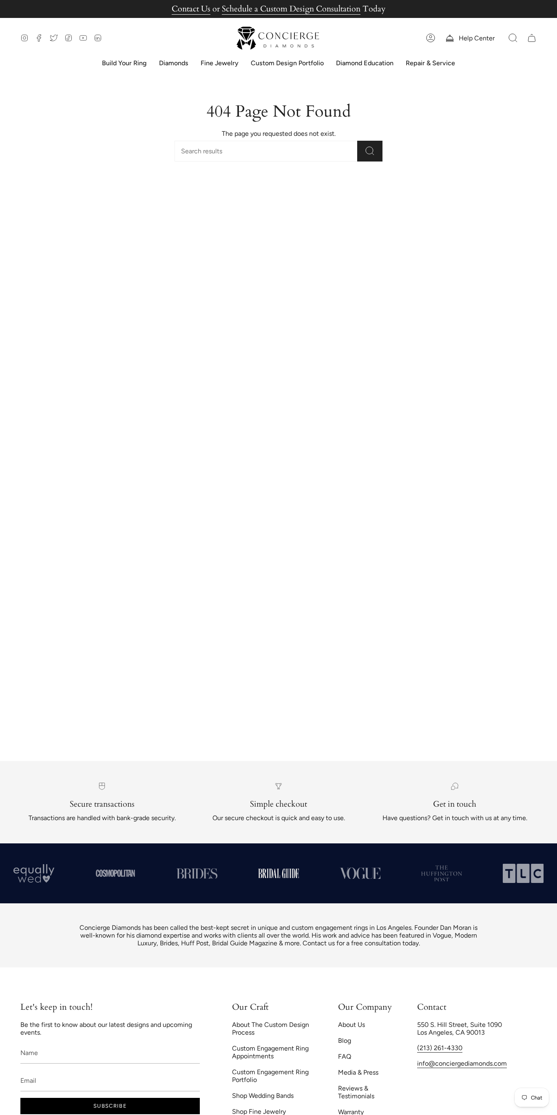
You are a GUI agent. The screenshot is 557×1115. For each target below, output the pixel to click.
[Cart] (531, 38)
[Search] (369, 151)
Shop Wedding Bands (263, 1096)
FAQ (344, 1056)
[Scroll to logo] (115, 873)
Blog (344, 1040)
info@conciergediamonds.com (462, 1063)
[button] (513, 38)
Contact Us (191, 8)
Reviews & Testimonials (356, 1092)
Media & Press (358, 1072)
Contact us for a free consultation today (361, 943)
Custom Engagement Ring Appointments (270, 1052)
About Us (351, 1025)
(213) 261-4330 (439, 1048)
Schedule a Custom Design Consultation (291, 8)
